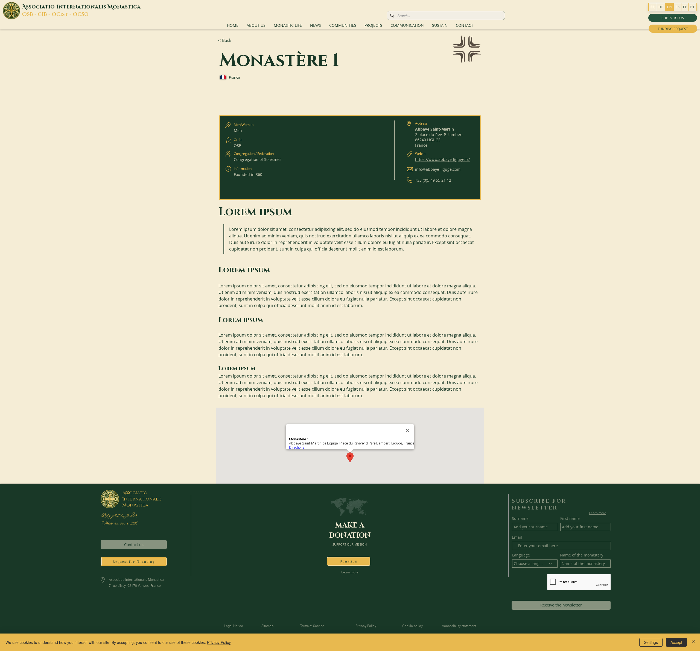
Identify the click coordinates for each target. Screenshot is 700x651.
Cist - (64, 14)
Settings (651, 642)
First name (570, 518)
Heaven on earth (118, 523)
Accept (676, 642)
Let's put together (118, 515)
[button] (672, 18)
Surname (520, 518)
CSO (83, 14)
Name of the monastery (581, 555)
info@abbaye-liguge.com (437, 169)
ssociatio (41, 6)
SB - (32, 14)
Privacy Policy (219, 642)
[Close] (693, 642)
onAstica (137, 505)
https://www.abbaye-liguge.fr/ (442, 159)
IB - (47, 14)
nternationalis (83, 6)
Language (521, 555)
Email (517, 537)
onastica (127, 6)
